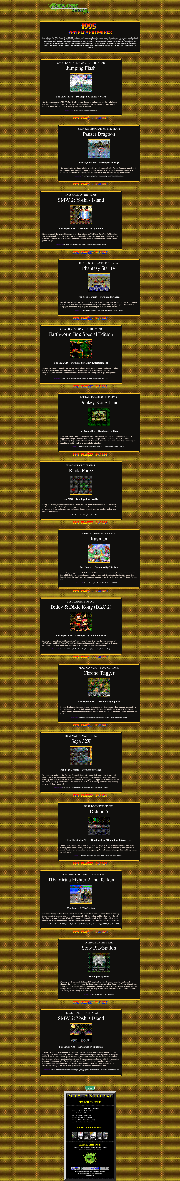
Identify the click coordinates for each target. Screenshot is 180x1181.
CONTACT (98, 1149)
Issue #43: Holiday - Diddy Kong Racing (83, 1119)
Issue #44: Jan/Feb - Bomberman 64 (81, 1117)
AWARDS (93, 1147)
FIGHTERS (105, 1147)
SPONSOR (86, 1149)
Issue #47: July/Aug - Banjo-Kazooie (81, 1110)
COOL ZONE (87, 1147)
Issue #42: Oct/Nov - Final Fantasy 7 (81, 1122)
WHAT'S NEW (76, 1147)
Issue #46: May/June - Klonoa (80, 1113)
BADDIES (98, 1147)
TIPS (82, 1147)
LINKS (81, 1149)
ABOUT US (92, 1149)
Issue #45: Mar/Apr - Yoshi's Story (81, 1115)
